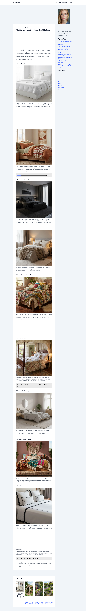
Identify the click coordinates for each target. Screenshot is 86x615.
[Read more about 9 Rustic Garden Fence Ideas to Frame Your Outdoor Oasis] (39, 588)
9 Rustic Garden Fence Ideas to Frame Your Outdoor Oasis (38, 599)
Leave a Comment (18, 598)
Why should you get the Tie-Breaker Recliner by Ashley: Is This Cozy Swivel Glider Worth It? (20, 595)
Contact (70, 2)
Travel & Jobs (61, 91)
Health (59, 83)
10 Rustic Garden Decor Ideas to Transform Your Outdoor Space (47, 599)
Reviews (60, 89)
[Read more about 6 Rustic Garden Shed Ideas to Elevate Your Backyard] (29, 588)
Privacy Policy (64, 2)
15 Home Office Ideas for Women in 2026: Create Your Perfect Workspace (65, 43)
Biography (60, 74)
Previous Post (16, 572)
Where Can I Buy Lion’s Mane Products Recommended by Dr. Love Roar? (64, 66)
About (56, 2)
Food (59, 79)
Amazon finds (61, 72)
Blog (60, 2)
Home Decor (35, 27)
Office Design (61, 87)
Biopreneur (16, 2)
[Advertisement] (34, 16)
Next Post (52, 572)
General (59, 81)
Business (60, 77)
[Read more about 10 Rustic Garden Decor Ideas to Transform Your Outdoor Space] (48, 588)
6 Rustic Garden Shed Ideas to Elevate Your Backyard (28, 599)
